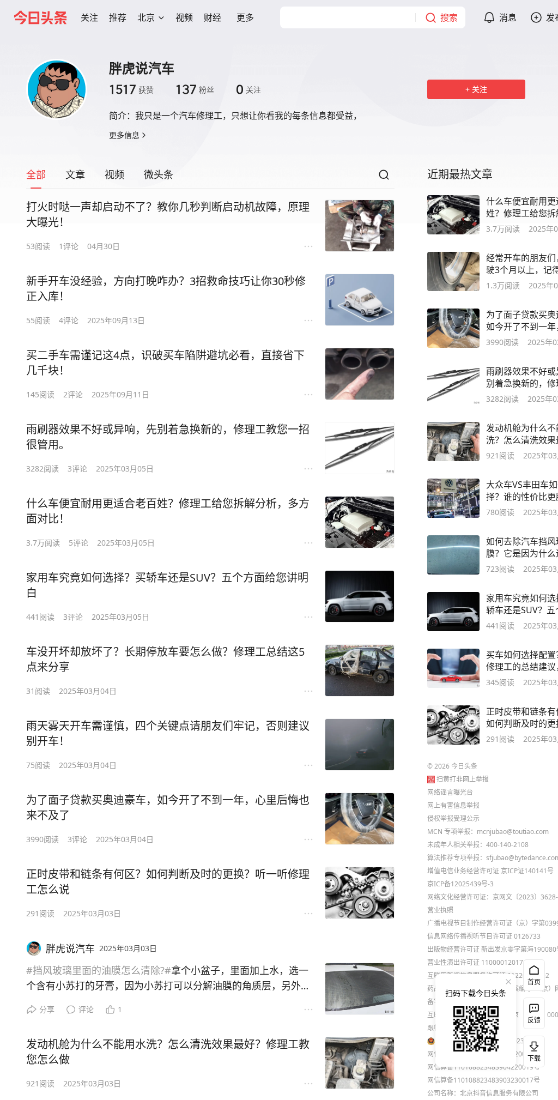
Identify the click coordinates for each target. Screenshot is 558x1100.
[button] (89, 17)
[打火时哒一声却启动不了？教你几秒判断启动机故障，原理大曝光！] (359, 225)
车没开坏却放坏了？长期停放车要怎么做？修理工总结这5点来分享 (165, 659)
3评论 (77, 468)
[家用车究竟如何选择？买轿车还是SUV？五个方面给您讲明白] (359, 596)
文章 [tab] (75, 174)
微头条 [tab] (158, 174)
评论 (86, 1009)
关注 (248, 89)
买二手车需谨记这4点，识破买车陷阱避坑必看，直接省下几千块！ (165, 363)
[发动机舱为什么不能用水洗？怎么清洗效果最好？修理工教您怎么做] (359, 1063)
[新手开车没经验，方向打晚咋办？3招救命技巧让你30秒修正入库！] (359, 299)
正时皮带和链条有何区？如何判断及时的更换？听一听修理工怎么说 (168, 882)
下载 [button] (532, 1049)
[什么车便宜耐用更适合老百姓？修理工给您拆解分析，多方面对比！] (359, 522)
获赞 (131, 89)
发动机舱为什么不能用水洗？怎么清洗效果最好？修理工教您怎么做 (168, 1052)
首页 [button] (534, 982)
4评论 (68, 320)
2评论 (73, 394)
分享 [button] (46, 1009)
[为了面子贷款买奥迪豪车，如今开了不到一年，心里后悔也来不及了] (359, 818)
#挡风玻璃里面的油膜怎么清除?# (98, 970)
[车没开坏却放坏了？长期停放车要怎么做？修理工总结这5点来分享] (359, 670)
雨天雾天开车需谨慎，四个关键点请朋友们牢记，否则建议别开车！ (168, 733)
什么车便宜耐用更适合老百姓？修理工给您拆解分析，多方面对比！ (168, 511)
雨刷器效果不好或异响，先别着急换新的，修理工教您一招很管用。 (168, 437)
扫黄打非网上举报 (462, 779)
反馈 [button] (534, 1020)
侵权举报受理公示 (453, 818)
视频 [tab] (114, 174)
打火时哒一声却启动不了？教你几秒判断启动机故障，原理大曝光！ (168, 214)
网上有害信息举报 (453, 805)
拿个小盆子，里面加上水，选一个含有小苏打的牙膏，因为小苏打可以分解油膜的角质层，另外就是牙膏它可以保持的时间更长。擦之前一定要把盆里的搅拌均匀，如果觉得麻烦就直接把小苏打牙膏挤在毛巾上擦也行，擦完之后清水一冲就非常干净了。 (168, 978)
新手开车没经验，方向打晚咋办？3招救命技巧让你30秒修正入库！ (166, 289)
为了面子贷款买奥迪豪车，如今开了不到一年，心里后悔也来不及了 (168, 808)
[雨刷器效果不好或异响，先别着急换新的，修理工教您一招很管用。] (359, 448)
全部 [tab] (36, 174)
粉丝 (194, 89)
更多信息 (124, 135)
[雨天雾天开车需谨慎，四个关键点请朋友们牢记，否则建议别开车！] (359, 744)
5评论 (78, 542)
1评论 (68, 246)
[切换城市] (161, 17)
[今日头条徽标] (40, 17)
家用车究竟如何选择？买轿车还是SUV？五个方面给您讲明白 (167, 585)
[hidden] (453, 214)
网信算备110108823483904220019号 (483, 1067)
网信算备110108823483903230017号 (483, 1080)
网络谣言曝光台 (450, 792)
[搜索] (384, 178)
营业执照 (440, 910)
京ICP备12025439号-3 (460, 884)
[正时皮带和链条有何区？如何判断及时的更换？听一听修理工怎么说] (359, 892)
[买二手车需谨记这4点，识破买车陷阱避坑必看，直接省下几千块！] (359, 374)
